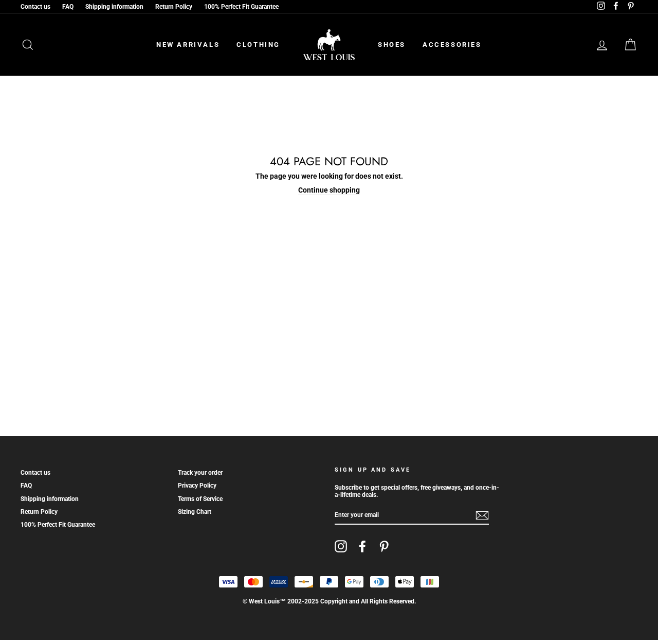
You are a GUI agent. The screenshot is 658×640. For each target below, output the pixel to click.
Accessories (452, 44)
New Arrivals (188, 44)
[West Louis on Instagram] (341, 546)
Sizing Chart (194, 511)
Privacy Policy (197, 485)
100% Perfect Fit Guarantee (241, 6)
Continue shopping (329, 190)
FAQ (68, 6)
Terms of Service (200, 499)
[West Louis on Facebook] (362, 546)
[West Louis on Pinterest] (384, 546)
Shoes (392, 44)
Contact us (35, 6)
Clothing (258, 44)
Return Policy (173, 6)
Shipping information (114, 6)
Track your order (200, 472)
